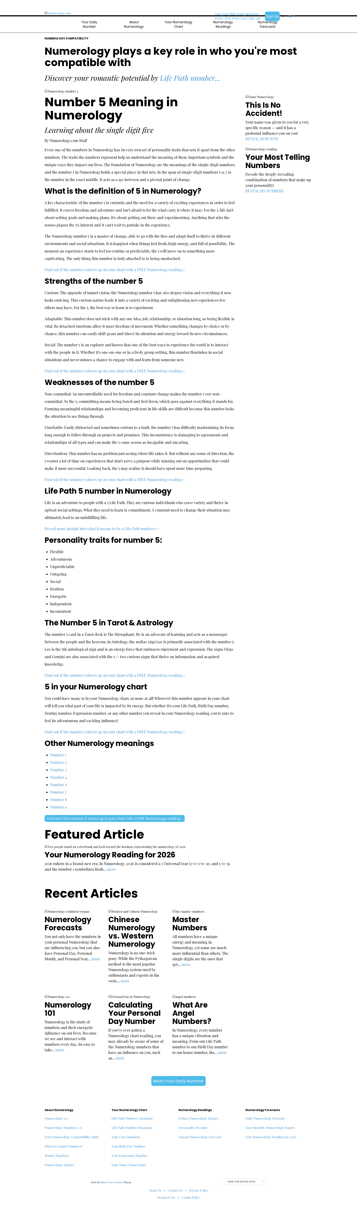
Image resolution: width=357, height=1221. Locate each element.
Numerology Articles (59, 1165)
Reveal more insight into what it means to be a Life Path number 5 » (102, 528)
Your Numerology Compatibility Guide (72, 1137)
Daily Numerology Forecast (265, 1118)
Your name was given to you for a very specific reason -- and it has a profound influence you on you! (277, 127)
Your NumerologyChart (178, 24)
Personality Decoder (193, 1128)
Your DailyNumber (89, 24)
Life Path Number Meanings (132, 1128)
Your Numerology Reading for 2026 (270, 1137)
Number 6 (58, 784)
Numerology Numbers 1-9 (63, 1128)
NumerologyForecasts (268, 24)
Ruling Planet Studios (111, 1182)
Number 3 (58, 769)
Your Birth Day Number (128, 1146)
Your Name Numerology (129, 1165)
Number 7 (58, 792)
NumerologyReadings (223, 24)
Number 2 (58, 762)
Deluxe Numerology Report (198, 1118)
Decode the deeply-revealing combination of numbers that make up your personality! (278, 180)
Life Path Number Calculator (132, 1118)
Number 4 (58, 777)
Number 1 (58, 754)
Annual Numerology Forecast (199, 1137)
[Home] (58, 13)
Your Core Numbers (126, 1137)
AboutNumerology (134, 24)
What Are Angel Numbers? (64, 1146)
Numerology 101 (56, 1118)
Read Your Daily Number (178, 1081)
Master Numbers (57, 1155)
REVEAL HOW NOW (261, 138)
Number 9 (58, 806)
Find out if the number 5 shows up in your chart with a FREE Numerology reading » (115, 269)
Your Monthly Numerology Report (270, 1128)
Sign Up (272, 16)
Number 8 (58, 799)
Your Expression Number (130, 1155)
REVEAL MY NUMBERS (264, 190)
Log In (290, 16)
